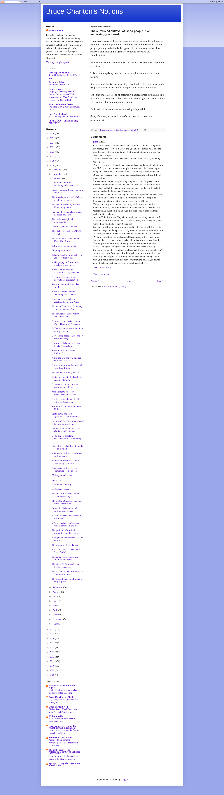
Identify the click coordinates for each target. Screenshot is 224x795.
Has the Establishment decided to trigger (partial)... (66, 400)
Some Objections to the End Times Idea (64, 76)
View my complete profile (58, 62)
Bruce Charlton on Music (61, 697)
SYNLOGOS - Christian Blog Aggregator (63, 121)
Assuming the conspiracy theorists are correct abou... (66, 278)
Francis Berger (56, 89)
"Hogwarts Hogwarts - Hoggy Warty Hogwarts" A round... (66, 322)
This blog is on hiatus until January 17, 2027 (64, 108)
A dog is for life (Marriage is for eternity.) (67, 539)
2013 (52, 652)
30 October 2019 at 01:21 (105, 267)
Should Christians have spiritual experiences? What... (67, 502)
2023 (52, 147)
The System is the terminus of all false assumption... (67, 573)
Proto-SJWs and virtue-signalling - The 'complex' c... (67, 415)
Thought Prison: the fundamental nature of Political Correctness (63, 757)
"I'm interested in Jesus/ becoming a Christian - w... (65, 184)
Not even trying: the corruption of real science (64, 764)
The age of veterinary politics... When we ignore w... (67, 206)
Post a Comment (101, 274)
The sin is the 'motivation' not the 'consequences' (66, 565)
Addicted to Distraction (60, 737)
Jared (95, 141)
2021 (52, 156)
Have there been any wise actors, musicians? (67, 517)
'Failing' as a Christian (62, 475)
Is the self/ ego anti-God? (64, 245)
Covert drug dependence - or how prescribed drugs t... (67, 337)
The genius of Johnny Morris (65, 372)
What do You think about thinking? (64, 352)
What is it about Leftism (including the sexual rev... (65, 293)
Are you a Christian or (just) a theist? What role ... (66, 344)
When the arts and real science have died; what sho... (66, 359)
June (55, 600)
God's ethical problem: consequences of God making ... (66, 438)
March (56, 614)
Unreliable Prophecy (61, 484)
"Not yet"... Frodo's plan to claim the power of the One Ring (63, 691)
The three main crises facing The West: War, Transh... (67, 240)
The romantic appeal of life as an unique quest (67, 580)
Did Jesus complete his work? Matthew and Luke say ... (66, 430)
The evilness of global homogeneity (62, 221)
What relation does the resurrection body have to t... (66, 271)
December (58, 169)
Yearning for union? (61, 250)
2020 (52, 160)
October (57, 178)
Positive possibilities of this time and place (67, 191)
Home (128, 280)
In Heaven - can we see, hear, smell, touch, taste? (65, 558)
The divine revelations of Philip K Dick (67, 232)
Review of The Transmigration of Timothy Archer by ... (67, 422)
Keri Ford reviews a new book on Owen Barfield (67, 551)
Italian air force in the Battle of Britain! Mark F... (66, 378)
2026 (52, 133)
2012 (52, 656)
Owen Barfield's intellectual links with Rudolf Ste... (67, 366)
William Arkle (56, 716)
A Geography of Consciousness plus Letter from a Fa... (66, 264)
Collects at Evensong (62, 488)
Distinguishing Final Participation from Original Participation (64, 710)
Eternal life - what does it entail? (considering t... (67, 447)
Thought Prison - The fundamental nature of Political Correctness (64, 751)
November (58, 173)
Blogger (124, 779)
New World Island (58, 114)
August (56, 591)
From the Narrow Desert (61, 104)
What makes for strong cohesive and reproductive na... (67, 256)
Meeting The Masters (59, 72)
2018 (52, 629)
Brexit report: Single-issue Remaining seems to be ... (65, 469)
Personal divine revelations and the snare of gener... (67, 213)
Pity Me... (56, 479)
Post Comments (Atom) (114, 286)
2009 (52, 670)
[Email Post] (145, 129)
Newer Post (96, 280)
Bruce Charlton (56, 30)
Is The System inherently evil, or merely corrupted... (67, 330)
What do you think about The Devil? (65, 286)
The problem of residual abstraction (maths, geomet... (66, 532)
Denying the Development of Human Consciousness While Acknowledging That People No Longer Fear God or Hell (63, 95)
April (55, 610)
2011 (52, 661)
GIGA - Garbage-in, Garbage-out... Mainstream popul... (66, 524)
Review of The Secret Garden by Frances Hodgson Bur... (67, 308)
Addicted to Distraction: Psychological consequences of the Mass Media (64, 742)
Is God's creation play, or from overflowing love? (62, 720)
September (58, 587)
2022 (52, 151)
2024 (52, 142)
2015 (52, 643)
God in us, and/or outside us (65, 226)
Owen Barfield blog (58, 706)
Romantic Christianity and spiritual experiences (64, 509)
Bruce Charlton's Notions (84, 11)
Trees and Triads (57, 82)
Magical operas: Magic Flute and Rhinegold (63, 701)
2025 (52, 138)
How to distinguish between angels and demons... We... (65, 300)
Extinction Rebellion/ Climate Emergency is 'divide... (66, 462)
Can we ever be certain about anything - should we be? (65, 386)
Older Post (161, 280)
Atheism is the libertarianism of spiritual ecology (67, 455)
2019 (52, 165)
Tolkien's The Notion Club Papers (62, 686)
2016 (52, 638)
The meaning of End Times (65, 544)
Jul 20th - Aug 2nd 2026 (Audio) (63, 116)
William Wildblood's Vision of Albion (66, 408)
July (55, 596)
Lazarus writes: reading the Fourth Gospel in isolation (62, 726)
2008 (52, 674)
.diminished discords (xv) (60, 84)
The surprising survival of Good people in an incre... (67, 198)
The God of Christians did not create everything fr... (66, 495)
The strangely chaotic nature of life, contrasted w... (66, 315)
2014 (52, 647)
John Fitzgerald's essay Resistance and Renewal (64, 393)
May (55, 605)
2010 (52, 665)
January (57, 623)
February (57, 619)
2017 (52, 633)
